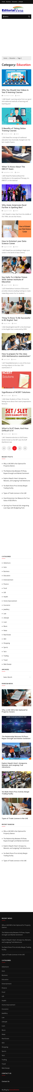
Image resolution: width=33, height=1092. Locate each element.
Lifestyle (20, 1)
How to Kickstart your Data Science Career (14, 242)
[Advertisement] (16, 38)
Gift (5, 592)
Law (5, 613)
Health (6, 596)
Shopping (7, 643)
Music (5, 626)
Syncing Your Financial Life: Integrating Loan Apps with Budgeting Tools (16, 507)
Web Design (7, 664)
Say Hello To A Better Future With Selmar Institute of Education (14, 279)
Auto (5, 567)
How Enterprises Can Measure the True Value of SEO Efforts (17, 499)
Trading (6, 656)
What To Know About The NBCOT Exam (13, 168)
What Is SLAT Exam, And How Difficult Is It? (15, 429)
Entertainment (8, 580)
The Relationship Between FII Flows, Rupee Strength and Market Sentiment (16, 472)
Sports (6, 647)
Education (14, 1)
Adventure (7, 563)
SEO (5, 639)
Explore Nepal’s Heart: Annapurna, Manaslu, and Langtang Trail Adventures (17, 479)
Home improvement (10, 601)
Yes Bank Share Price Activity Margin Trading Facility (15, 487)
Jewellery (6, 609)
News (5, 630)
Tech (5, 651)
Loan (5, 622)
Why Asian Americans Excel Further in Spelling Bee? (14, 206)
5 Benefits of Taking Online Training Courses (14, 129)
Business (8, 1)
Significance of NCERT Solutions (16, 392)
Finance (6, 584)
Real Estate (7, 634)
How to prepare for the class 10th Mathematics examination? (16, 355)
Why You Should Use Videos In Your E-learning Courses (15, 91)
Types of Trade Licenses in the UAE (15, 493)
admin (18, 95)
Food (5, 588)
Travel (3, 1)
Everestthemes (14, 1090)
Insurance (7, 605)
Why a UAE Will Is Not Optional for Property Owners (15, 465)
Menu (6, 16)
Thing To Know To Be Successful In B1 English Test (16, 319)
